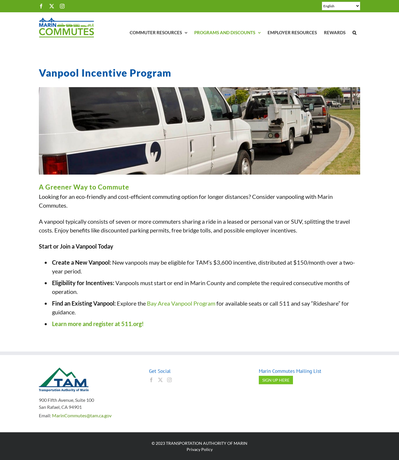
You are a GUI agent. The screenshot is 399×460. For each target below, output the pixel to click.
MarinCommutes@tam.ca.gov (82, 415)
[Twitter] (160, 380)
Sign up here (275, 380)
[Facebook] (151, 380)
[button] (354, 33)
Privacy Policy (200, 449)
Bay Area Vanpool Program (181, 303)
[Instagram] (169, 380)
